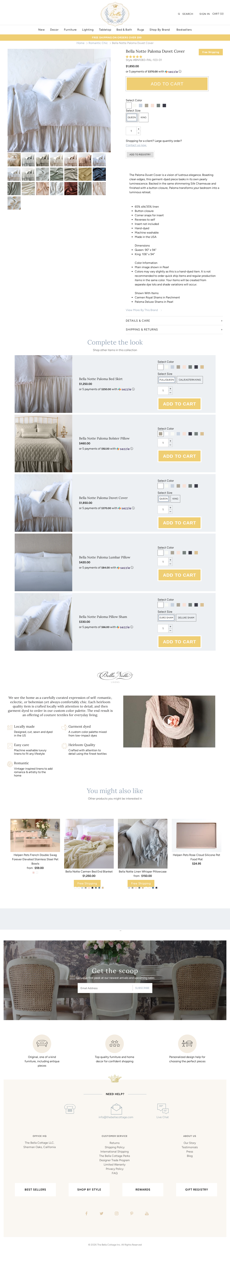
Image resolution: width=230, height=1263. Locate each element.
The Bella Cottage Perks (114, 1156)
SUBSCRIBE (142, 988)
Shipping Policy (115, 1147)
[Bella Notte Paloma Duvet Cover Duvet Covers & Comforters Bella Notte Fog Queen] (42, 159)
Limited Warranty (114, 1164)
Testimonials (190, 1147)
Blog (190, 1156)
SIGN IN (204, 13)
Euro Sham (166, 617)
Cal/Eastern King (190, 379)
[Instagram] (116, 1214)
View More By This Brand (142, 310)
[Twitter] (101, 1214)
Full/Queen (167, 379)
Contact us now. (136, 145)
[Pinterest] (131, 1214)
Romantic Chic (98, 43)
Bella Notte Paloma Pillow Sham (103, 617)
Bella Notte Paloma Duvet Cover (103, 498)
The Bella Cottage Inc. (109, 1244)
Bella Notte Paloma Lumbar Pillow (104, 557)
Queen (132, 117)
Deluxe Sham (186, 617)
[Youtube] (146, 1214)
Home (80, 43)
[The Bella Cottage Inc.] (115, 4)
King (143, 117)
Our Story (190, 1143)
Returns (114, 1143)
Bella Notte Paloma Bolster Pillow (104, 438)
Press (189, 1151)
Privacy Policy (114, 1169)
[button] (134, 56)
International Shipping (114, 1151)
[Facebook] (86, 1214)
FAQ (115, 1173)
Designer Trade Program (114, 1160)
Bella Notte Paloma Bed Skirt (101, 379)
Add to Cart (167, 83)
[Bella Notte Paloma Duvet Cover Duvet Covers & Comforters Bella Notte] (14, 159)
